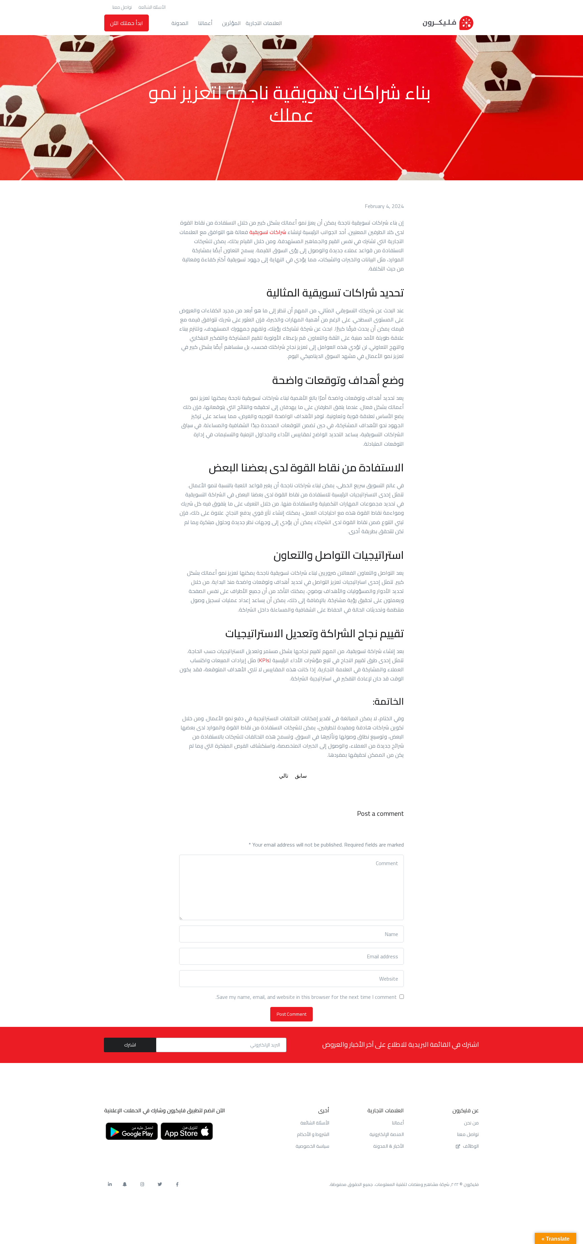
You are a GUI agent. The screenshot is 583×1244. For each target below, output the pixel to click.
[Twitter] (159, 1184)
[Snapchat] (124, 1184)
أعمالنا (205, 23)
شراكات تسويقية (267, 232)
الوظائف (471, 1146)
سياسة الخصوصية (312, 1146)
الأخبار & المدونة (388, 1146)
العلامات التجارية (264, 23)
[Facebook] (177, 1184)
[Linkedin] (109, 1184)
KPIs (264, 660)
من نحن (471, 1122)
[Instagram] (142, 1184)
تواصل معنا (122, 7)
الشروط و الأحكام (313, 1134)
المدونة (180, 23)
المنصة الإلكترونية (386, 1134)
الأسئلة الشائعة (152, 7)
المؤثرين (231, 23)
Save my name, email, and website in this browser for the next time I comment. (306, 997)
